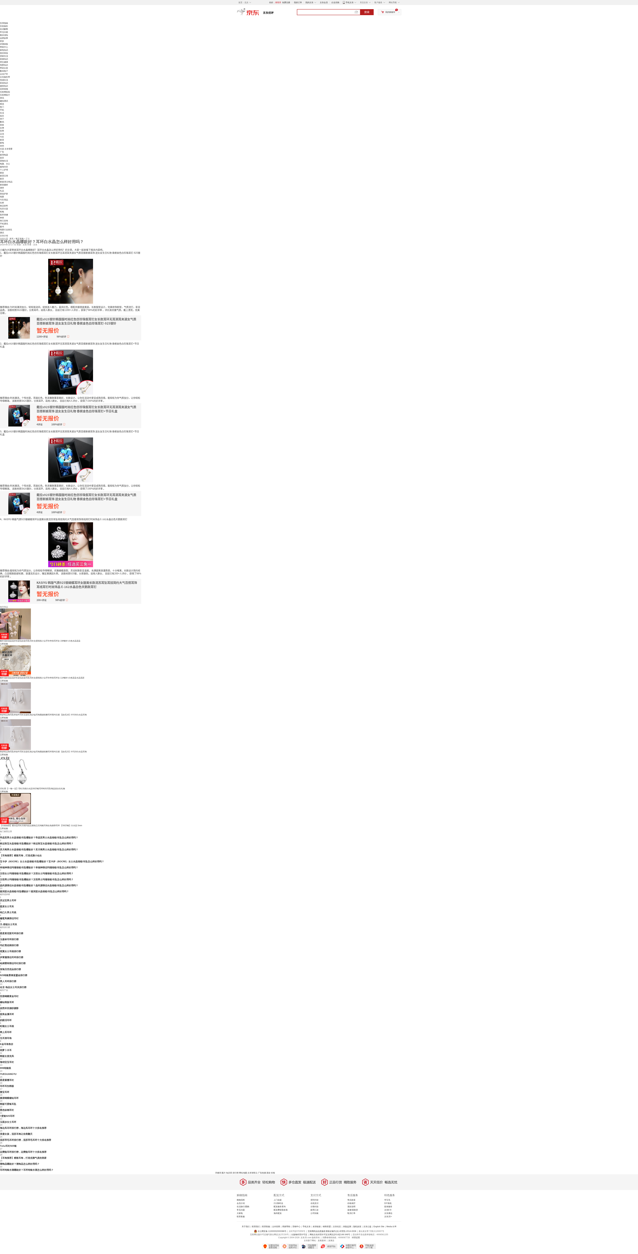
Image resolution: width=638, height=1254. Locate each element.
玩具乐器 (4, 209)
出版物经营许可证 (299, 1234)
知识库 (229, 1173)
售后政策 (351, 1200)
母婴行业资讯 (6, 230)
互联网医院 (5, 92)
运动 (2, 134)
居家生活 (4, 56)
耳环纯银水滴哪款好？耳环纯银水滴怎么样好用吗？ (26, 1170)
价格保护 (351, 1203)
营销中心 (296, 1226)
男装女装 (4, 68)
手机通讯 (4, 224)
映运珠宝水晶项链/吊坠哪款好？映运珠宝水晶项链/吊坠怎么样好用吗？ (36, 843)
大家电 (240, 1213)
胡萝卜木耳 (6, 1050)
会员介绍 (241, 1203)
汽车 (2, 137)
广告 (2, 152)
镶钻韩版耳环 (7, 1002)
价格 (273, 1173)
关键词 (218, 1173)
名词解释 (4, 29)
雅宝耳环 (4, 1092)
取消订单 (351, 1213)
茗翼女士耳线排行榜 (10, 951)
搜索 (367, 12)
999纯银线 (5, 1068)
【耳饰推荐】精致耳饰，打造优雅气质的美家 (23, 1158)
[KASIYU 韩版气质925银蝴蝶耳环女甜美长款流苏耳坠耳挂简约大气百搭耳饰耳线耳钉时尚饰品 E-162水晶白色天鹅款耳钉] (70, 544)
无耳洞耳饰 (6, 1038)
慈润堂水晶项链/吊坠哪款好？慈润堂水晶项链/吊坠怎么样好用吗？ (34, 891)
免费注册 (286, 2)
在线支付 (315, 1203)
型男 (2, 131)
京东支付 (322, 1240)
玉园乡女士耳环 (8, 1122)
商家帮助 (286, 1226)
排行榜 (236, 1173)
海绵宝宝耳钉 (7, 1062)
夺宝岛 (387, 1200)
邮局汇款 (315, 1210)
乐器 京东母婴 (6, 149)
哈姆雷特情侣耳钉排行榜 (13, 963)
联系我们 (256, 1226)
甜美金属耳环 (7, 1014)
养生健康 (4, 62)
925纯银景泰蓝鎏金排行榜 (13, 975)
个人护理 (4, 170)
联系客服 (241, 1216)
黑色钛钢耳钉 (7, 1110)
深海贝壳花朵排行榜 (10, 969)
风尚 (2, 116)
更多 (2, 41)
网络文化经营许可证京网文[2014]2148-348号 (330, 1234)
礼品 (2, 191)
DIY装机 (388, 1203)
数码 (2, 122)
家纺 (2, 173)
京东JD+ (388, 1216)
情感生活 (4, 80)
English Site (378, 1226)
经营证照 (356, 1237)
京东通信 (388, 1213)
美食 (2, 125)
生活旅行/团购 (243, 1206)
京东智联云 (253, 1173)
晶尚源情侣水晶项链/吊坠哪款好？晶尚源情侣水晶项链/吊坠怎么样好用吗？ (39, 885)
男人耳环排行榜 (8, 981)
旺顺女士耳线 (7, 1026)
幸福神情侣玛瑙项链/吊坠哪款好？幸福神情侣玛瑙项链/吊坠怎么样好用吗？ (39, 867)
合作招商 (276, 1226)
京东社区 (337, 1226)
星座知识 (4, 83)
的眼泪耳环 (6, 1020)
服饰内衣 (4, 167)
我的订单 (298, 2)
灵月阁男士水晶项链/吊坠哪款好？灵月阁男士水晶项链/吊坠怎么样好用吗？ (39, 849)
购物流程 (241, 1200)
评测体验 (4, 44)
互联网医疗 (5, 95)
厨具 (2, 158)
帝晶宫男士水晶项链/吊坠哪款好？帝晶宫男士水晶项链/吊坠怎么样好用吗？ (39, 837)
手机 (2, 110)
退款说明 (351, 1206)
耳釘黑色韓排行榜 (9, 945)
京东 (259, 13)
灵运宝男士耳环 (8, 900)
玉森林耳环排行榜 (9, 939)
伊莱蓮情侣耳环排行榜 (11, 957)
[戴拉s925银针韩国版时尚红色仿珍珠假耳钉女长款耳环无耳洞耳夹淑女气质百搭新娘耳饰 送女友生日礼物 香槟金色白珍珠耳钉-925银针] (70, 281)
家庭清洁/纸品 (6, 182)
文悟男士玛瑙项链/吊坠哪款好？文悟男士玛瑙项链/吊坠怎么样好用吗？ (36, 879)
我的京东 (309, 2)
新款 (268, 1173)
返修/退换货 (352, 1210)
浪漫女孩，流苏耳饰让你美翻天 (16, 1134)
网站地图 (243, 1173)
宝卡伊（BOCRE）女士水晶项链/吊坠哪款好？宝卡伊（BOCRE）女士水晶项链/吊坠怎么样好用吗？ (52, 861)
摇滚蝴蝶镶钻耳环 (9, 1098)
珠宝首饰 (4, 221)
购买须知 (4, 35)
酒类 (2, 188)
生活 (2, 113)
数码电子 (4, 71)
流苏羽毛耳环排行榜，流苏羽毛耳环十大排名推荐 (25, 1140)
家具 (2, 179)
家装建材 (4, 185)
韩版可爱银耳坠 (8, 1104)
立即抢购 (4, 644)
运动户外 (4, 74)
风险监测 (347, 1226)
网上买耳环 (6, 1032)
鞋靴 (2, 212)
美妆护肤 (4, 194)
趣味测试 (4, 101)
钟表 (2, 218)
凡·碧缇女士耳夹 (8, 924)
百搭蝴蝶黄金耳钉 (9, 996)
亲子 (2, 119)
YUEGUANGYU (8, 1074)
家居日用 (4, 176)
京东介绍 (4, 236)
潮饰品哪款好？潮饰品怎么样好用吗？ (20, 1164)
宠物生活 (4, 161)
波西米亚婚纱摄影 (9, 1008)
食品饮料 (4, 206)
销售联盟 (327, 1226)
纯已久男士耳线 (8, 912)
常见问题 (4, 32)
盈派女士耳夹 (7, 906)
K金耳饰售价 (6, 1044)
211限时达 (278, 1203)
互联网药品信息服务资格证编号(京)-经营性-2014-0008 (332, 1231)
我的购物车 (390, 12)
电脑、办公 (5, 164)
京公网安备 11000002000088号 (271, 1231)
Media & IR (391, 1226)
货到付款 (315, 1200)
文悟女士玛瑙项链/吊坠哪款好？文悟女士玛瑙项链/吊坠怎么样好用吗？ (36, 873)
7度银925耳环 (7, 1116)
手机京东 (350, 2)
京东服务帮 (5, 77)
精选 (2, 104)
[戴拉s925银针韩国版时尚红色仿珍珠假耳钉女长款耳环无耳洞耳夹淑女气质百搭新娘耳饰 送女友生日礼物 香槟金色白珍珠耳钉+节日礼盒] (70, 371)
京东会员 (324, 2)
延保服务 (388, 1206)
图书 (2, 227)
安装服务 (4, 26)
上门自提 (278, 1200)
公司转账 (315, 1213)
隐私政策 (357, 1226)
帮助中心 (4, 47)
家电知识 (4, 50)
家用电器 (4, 155)
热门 (2, 107)
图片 (224, 1173)
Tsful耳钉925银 (8, 1146)
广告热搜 (262, 1173)
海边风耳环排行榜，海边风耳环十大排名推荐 (23, 1128)
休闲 (2, 146)
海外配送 (278, 1213)
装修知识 (4, 59)
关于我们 (246, 1226)
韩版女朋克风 (7, 1056)
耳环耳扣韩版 (7, 1086)
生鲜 (2, 203)
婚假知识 (4, 86)
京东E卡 (388, 1210)
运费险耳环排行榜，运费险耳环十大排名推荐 (23, 1152)
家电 (2, 143)
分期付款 (315, 1206)
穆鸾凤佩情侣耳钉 (9, 918)
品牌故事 (4, 38)
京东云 (331, 1240)
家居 (2, 140)
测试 (2, 233)
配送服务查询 (280, 1206)
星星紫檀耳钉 (7, 1080)
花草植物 (4, 89)
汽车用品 (4, 200)
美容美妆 (4, 53)
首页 (11, 239)
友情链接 (317, 1226)
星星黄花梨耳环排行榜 (11, 933)
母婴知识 (4, 65)
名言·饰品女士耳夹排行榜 (13, 987)
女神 (2, 128)
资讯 (2, 98)
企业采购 (335, 2)
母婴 (2, 197)
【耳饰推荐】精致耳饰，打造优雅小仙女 (21, 855)
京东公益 (367, 1226)
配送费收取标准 (281, 1210)
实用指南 (4, 23)
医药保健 (4, 215)
